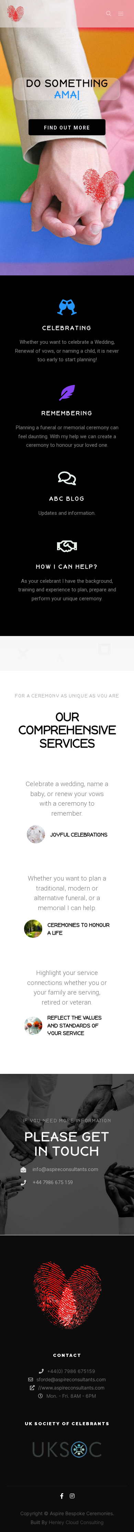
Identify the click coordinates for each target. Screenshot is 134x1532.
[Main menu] (121, 13)
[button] (67, 127)
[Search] (108, 13)
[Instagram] (72, 1495)
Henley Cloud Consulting (76, 1522)
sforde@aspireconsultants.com (71, 1379)
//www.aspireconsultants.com (71, 1388)
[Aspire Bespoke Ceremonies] (15, 13)
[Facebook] (61, 1495)
